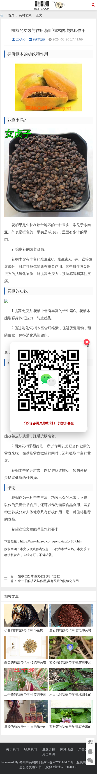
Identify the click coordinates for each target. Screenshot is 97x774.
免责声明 (48, 754)
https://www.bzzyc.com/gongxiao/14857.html (51, 541)
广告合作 (84, 749)
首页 (11, 15)
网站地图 (66, 749)
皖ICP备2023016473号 (57, 762)
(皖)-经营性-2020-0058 (61, 767)
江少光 (20, 39)
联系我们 (30, 749)
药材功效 (25, 15)
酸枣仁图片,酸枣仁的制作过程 (39, 576)
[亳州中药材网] (2, 15)
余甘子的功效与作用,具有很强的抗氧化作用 (48, 581)
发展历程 (48, 749)
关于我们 (12, 749)
